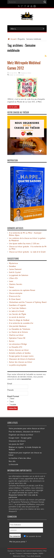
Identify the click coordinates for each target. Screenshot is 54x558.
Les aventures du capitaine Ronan (22, 290)
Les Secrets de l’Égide (17, 314)
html (12, 398)
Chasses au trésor (25, 73)
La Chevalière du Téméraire (19, 329)
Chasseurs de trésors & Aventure (22, 359)
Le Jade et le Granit (16, 311)
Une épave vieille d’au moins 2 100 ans (24, 243)
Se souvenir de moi (33, 536)
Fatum (11, 287)
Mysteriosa (13, 263)
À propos (11, 551)
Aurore (11, 341)
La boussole (13, 464)
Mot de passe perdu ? (18, 541)
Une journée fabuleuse (17, 326)
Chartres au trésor (16, 335)
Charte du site (20, 551)
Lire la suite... (13, 107)
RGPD (41, 553)
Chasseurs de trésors (17, 441)
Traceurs (19, 553)
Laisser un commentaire (16, 75)
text (12, 401)
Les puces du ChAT (16, 444)
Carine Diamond (15, 269)
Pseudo (10, 390)
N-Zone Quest (15, 299)
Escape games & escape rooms (21, 356)
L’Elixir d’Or (13, 278)
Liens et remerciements (34, 551)
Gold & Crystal (14, 272)
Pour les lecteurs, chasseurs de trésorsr (24, 431)
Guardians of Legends (17, 305)
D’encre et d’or (14, 296)
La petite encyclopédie (17, 365)
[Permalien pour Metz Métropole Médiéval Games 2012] (27, 97)
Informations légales (30, 553)
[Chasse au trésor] (27, 19)
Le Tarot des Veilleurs (17, 308)
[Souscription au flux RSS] (46, 56)
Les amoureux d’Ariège (18, 344)
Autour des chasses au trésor (20, 362)
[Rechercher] (45, 2)
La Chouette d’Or (15, 347)
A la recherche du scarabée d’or (21, 323)
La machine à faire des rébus (20, 458)
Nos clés (12, 461)
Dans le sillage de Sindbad (19, 320)
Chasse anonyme (15, 293)
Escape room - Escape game (20, 438)
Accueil (13, 39)
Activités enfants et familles (20, 353)
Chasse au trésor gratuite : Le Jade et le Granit (27, 252)
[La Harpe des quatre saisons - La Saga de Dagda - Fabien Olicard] (27, 222)
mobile (13, 404)
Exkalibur (12, 266)
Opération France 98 (17, 338)
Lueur (11, 281)
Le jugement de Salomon (18, 275)
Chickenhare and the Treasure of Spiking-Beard (27, 302)
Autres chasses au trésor (19, 350)
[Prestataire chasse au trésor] (27, 154)
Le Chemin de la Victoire (18, 332)
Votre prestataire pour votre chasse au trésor (27, 428)
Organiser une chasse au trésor (21, 435)
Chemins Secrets (15, 284)
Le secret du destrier (17, 317)
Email (9, 384)
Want (23, 556)
